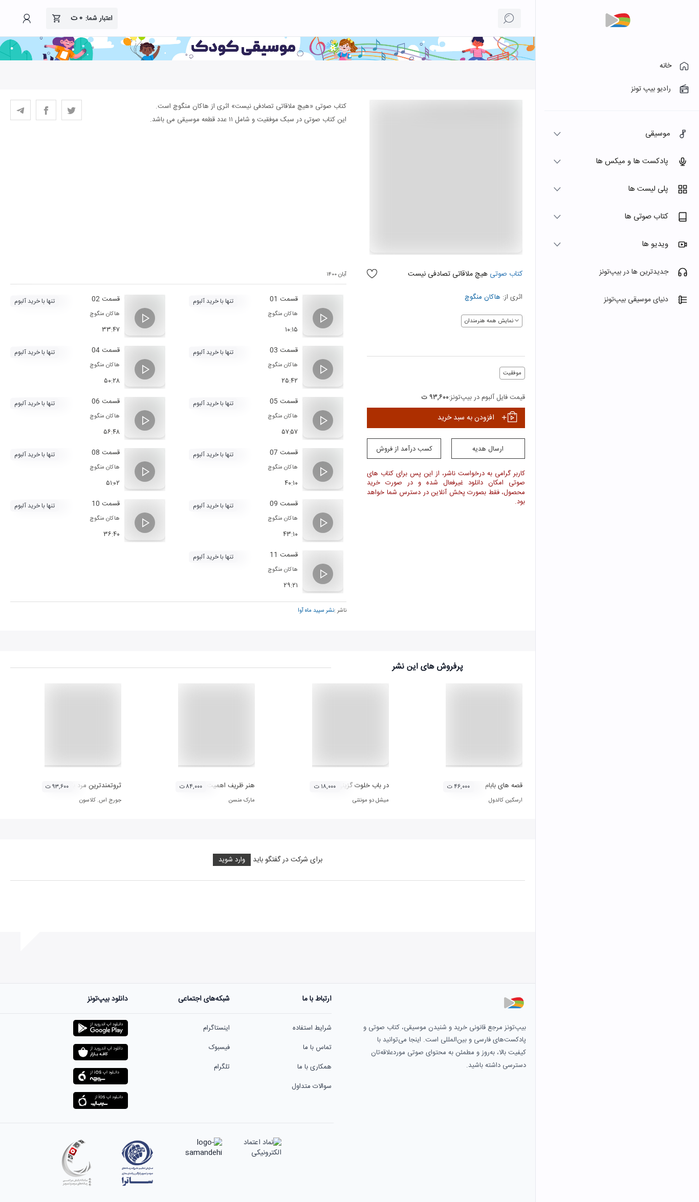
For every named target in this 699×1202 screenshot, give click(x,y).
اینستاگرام (216, 1028)
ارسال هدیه (488, 449)
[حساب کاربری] (26, 18)
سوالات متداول (312, 1086)
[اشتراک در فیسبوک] (46, 110)
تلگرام (222, 1067)
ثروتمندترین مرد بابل (93, 785)
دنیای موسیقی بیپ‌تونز (636, 300)
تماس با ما (317, 1047)
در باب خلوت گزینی (363, 785)
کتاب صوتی (506, 274)
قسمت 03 (284, 350)
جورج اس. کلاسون (100, 800)
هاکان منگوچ (482, 297)
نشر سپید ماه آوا (316, 610)
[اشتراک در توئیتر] (71, 110)
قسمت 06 (106, 401)
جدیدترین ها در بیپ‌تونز (633, 272)
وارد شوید (232, 859)
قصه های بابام (503, 785)
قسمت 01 (284, 299)
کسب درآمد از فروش (404, 449)
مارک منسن (241, 800)
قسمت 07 (284, 452)
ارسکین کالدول (505, 800)
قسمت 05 (284, 401)
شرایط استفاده (312, 1028)
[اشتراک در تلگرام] (20, 110)
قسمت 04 (106, 350)
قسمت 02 (106, 299)
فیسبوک (219, 1047)
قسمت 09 (284, 503)
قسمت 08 (106, 452)
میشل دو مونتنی (371, 800)
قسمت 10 (106, 503)
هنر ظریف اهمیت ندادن (222, 785)
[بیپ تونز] (617, 20)
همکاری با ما (314, 1067)
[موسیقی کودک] (267, 59)
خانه (665, 66)
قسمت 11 (284, 555)
